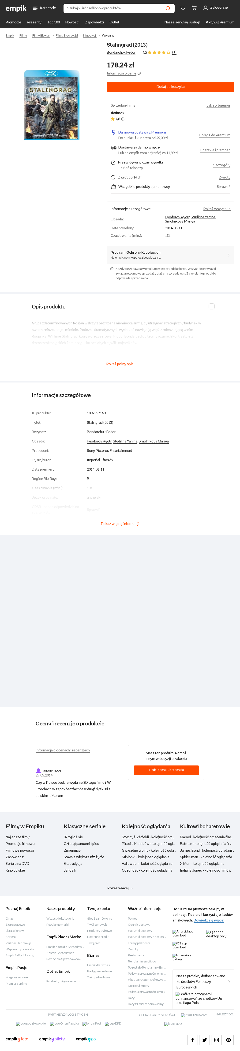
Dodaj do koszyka (171, 87)
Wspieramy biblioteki (20, 949)
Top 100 (53, 22)
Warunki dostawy (140, 930)
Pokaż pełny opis (120, 364)
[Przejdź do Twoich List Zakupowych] (183, 8)
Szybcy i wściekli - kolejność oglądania (152, 837)
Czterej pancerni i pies (81, 844)
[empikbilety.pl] (52, 1040)
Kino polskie (15, 870)
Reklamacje (136, 955)
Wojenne (108, 35)
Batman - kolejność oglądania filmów (208, 844)
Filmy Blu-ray (41, 35)
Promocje (13, 22)
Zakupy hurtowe (98, 977)
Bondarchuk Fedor (121, 52)
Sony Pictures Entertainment (109, 451)
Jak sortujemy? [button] (218, 105)
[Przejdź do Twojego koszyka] (195, 8)
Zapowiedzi (94, 22)
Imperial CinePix (100, 460)
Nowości (72, 22)
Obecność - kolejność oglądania (147, 870)
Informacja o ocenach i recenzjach (63, 750)
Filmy (23, 35)
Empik (10, 35)
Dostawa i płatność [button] (215, 150)
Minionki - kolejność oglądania (145, 857)
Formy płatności (139, 943)
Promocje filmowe (20, 844)
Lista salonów (15, 930)
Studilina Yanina (203, 217)
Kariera (11, 937)
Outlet (114, 22)
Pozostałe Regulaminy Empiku (148, 967)
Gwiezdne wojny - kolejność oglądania (152, 850)
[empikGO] (86, 1040)
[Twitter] (204, 1040)
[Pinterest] (228, 1040)
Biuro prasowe (15, 924)
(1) (174, 52)
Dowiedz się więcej (209, 920)
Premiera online (16, 983)
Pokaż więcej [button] (118, 888)
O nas (9, 918)
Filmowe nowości (20, 850)
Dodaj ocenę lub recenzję (166, 770)
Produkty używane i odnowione (67, 981)
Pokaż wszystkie (217, 209)
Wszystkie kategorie (60, 918)
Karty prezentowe (99, 971)
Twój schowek (97, 924)
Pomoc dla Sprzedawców (63, 959)
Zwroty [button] (224, 177)
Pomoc (133, 918)
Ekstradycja (73, 863)
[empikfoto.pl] (17, 1040)
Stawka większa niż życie (84, 857)
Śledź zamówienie (99, 918)
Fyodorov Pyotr (177, 217)
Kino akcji (90, 35)
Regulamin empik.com (143, 961)
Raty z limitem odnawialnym (147, 1004)
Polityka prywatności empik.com (150, 973)
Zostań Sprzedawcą (60, 953)
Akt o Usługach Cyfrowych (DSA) (151, 979)
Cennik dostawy (139, 924)
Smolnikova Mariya (180, 221)
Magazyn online (17, 977)
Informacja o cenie (121, 73)
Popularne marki (57, 924)
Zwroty (133, 949)
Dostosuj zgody (138, 986)
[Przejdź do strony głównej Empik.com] (16, 8)
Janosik (70, 870)
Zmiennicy (72, 850)
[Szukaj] (168, 8)
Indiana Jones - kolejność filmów (205, 870)
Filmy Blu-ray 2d (67, 35)
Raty (131, 998)
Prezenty (34, 22)
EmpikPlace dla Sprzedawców (67, 947)
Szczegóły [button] (221, 165)
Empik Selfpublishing (20, 955)
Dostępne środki (98, 937)
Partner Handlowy (18, 943)
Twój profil (94, 943)
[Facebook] (192, 1040)
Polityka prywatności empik (146, 992)
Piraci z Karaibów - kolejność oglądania (152, 844)
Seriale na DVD (17, 863)
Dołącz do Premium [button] (214, 135)
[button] (52, 105)
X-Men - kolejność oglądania (202, 863)
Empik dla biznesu (99, 965)
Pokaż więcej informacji (120, 524)
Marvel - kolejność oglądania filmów (208, 837)
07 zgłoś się (73, 837)
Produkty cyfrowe (99, 930)
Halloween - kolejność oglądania (147, 863)
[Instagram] (216, 1040)
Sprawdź (223, 187)
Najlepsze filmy (18, 837)
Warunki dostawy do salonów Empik (152, 937)
